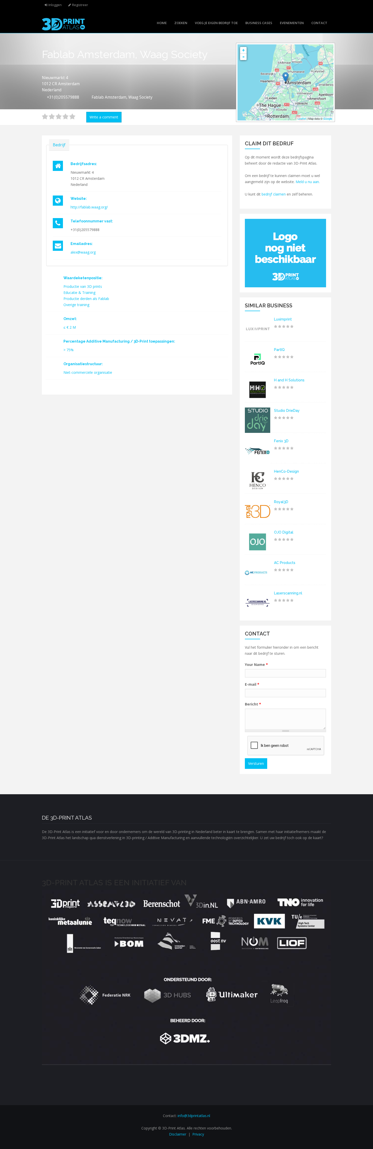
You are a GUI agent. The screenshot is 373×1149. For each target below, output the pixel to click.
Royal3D (281, 502)
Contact (319, 23)
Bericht (253, 704)
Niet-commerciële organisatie (87, 372)
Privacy (198, 1134)
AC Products (284, 563)
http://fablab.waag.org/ (89, 207)
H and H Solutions (289, 380)
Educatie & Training (79, 292)
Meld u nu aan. (308, 181)
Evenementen (292, 23)
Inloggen (55, 5)
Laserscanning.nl (288, 593)
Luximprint (283, 319)
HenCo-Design (286, 471)
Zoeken (180, 23)
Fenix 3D (281, 441)
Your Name (256, 664)
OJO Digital (283, 532)
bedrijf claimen (274, 194)
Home (162, 23)
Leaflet (302, 118)
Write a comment (104, 117)
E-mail (252, 684)
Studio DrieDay (287, 411)
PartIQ (279, 350)
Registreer (80, 5)
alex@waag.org (83, 252)
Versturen (256, 763)
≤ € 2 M (69, 327)
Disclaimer (177, 1134)
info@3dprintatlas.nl (194, 1115)
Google (327, 118)
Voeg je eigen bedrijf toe (216, 23)
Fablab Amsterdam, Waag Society (122, 97)
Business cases (258, 23)
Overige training (76, 304)
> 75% (68, 349)
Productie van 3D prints (82, 286)
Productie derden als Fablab (86, 298)
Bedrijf (59, 145)
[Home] (63, 23)
